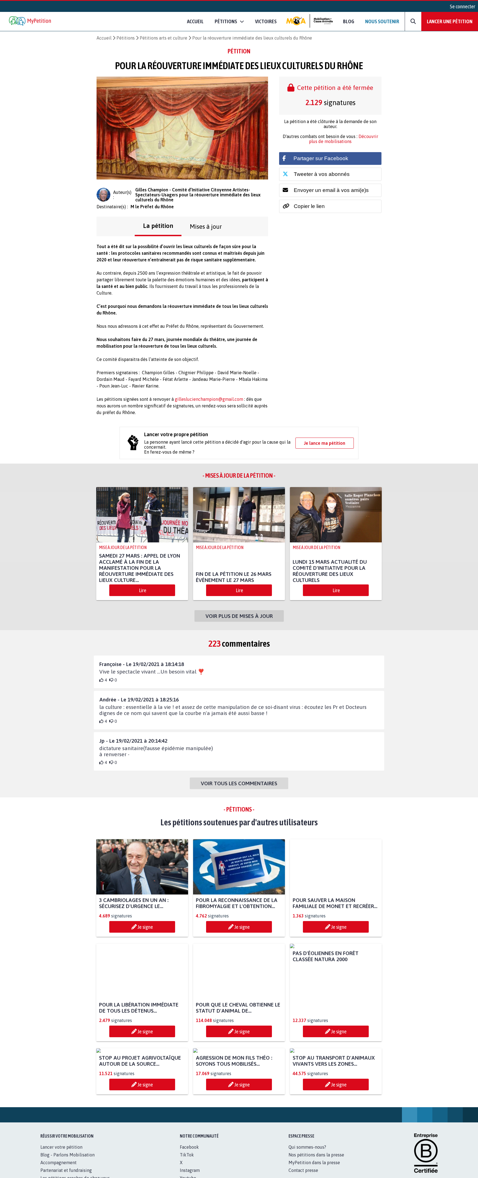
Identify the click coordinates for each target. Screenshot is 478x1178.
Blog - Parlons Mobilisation (67, 1154)
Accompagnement (58, 1162)
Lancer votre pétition (61, 1147)
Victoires (266, 21)
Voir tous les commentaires (239, 783)
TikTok (187, 1154)
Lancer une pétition (449, 21)
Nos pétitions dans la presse (316, 1154)
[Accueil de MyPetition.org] (30, 21)
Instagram (190, 1170)
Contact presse (303, 1170)
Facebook (189, 1147)
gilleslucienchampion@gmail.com (209, 399)
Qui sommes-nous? (307, 1147)
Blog (348, 21)
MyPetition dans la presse (314, 1162)
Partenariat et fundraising (66, 1170)
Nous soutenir (382, 21)
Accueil (195, 21)
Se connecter (462, 6)
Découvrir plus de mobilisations (343, 139)
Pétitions (125, 37)
